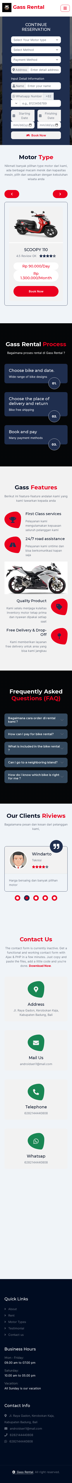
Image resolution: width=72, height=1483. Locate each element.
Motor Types (16, 1322)
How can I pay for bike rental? (31, 734)
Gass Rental (25, 1472)
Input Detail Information (27, 78)
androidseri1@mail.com (25, 1428)
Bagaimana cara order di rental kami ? (31, 719)
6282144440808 (21, 1435)
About (12, 1309)
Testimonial (15, 1328)
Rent (11, 1315)
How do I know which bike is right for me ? (33, 776)
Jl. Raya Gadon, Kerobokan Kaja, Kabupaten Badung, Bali (29, 1419)
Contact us (15, 1335)
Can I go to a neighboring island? (33, 762)
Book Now (38, 135)
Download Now (40, 966)
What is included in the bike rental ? (34, 748)
